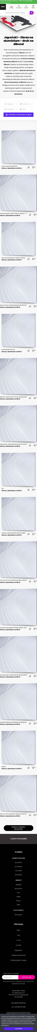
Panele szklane (18, 858)
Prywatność (15, 983)
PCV (18, 893)
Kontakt (18, 945)
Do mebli (18, 871)
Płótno (18, 901)
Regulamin (18, 950)
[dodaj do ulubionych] (33, 167)
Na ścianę (18, 875)
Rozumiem (18, 1028)
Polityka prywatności (19, 955)
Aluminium (18, 889)
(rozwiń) (23, 839)
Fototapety (19, 910)
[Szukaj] (32, 13)
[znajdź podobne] (28, 167)
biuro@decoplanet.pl (18, 1003)
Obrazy (18, 880)
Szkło (18, 905)
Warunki (22, 983)
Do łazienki (18, 867)
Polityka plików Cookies (18, 960)
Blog (18, 930)
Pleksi (18, 897)
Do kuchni (18, 863)
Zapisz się (26, 977)
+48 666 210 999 (19, 1007)
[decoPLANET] (3, 7)
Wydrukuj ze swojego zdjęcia (20, 115)
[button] (11, 7)
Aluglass (18, 885)
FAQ (18, 935)
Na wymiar (18, 915)
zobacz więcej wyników (18, 828)
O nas (18, 940)
